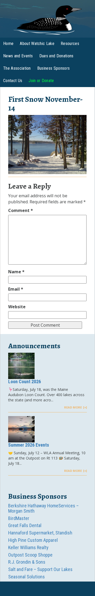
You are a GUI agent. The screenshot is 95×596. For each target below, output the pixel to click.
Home (8, 43)
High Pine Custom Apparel (33, 540)
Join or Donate (41, 80)
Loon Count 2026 (24, 381)
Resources (70, 43)
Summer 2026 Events (28, 445)
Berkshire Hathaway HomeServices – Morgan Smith (43, 508)
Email (15, 289)
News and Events (18, 55)
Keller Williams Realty (28, 547)
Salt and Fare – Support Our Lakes (40, 569)
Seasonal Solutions (26, 576)
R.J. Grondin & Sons (26, 562)
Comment (20, 210)
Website (17, 307)
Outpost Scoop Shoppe (30, 555)
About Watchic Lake (37, 43)
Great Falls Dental (24, 525)
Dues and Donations (56, 55)
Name (16, 272)
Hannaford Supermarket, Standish (40, 533)
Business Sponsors (53, 68)
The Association (17, 68)
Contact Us (12, 80)
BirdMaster (18, 518)
